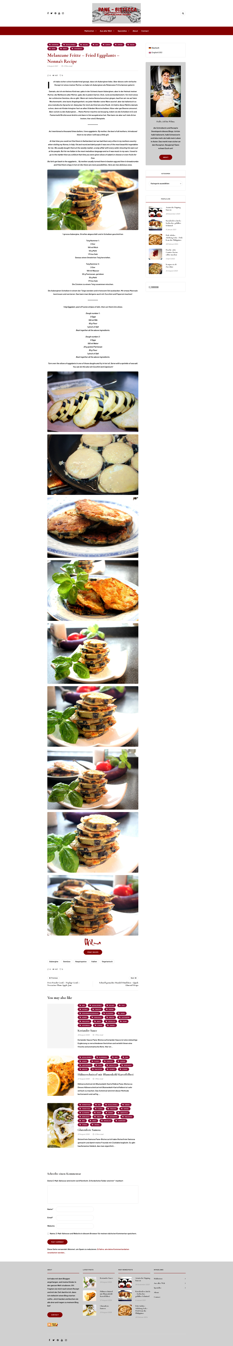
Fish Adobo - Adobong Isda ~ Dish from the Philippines (174, 237)
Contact (145, 31)
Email (50, 1217)
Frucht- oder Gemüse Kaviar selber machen (172, 252)
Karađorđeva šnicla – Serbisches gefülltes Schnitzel (174, 223)
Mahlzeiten (89, 31)
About (135, 31)
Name (50, 1209)
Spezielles (122, 31)
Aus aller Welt (106, 31)
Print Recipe (92, 952)
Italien (94, 961)
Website (51, 1226)
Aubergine (53, 961)
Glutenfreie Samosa (89, 1130)
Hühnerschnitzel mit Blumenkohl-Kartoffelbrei (105, 1074)
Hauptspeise (81, 961)
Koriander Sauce (87, 1030)
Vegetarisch (107, 961)
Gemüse (66, 961)
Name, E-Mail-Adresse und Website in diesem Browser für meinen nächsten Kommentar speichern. (93, 1233)
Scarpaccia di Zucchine (171, 265)
